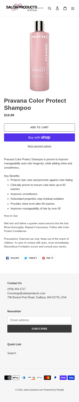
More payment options (39, 146)
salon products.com (33, 390)
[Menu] (73, 8)
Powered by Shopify (54, 390)
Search (11, 353)
